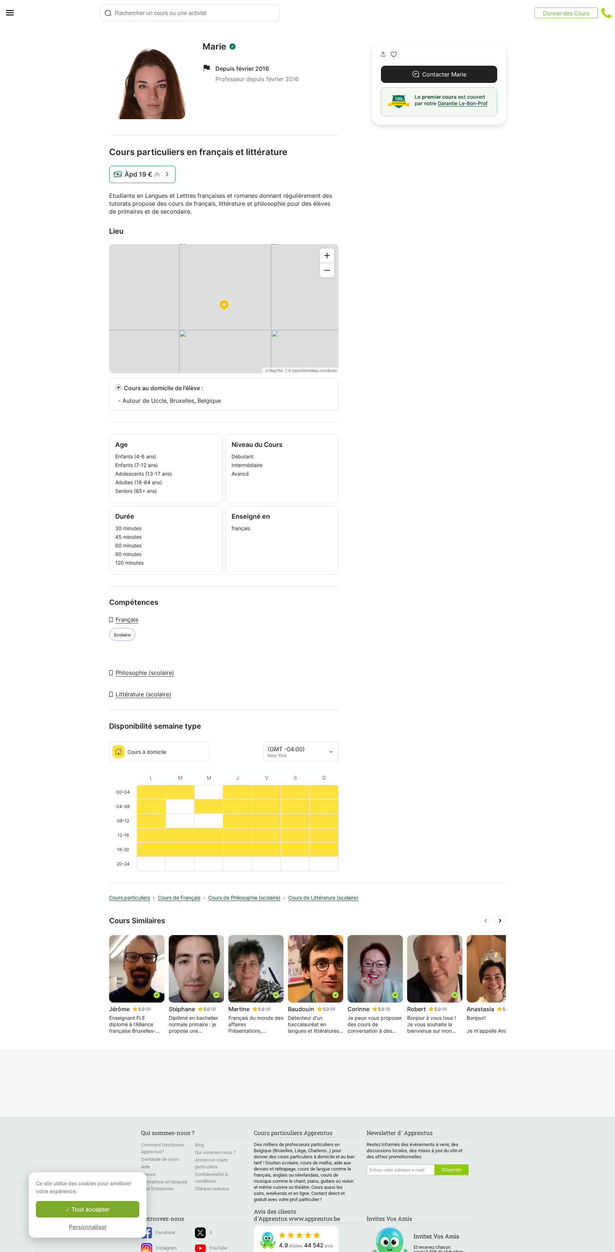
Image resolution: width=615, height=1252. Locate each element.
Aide (145, 1166)
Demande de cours (160, 1159)
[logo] (59, 13)
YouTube (218, 1248)
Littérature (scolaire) (143, 694)
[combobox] (189, 13)
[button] (394, 54)
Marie (214, 46)
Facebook (165, 1232)
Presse (148, 1174)
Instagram (166, 1248)
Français (127, 619)
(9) (148, 1009)
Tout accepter (90, 1209)
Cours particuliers (129, 897)
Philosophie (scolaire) (145, 672)
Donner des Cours (566, 13)
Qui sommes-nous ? (215, 1152)
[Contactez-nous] (606, 13)
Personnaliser (88, 1226)
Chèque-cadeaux (212, 1188)
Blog (199, 1145)
